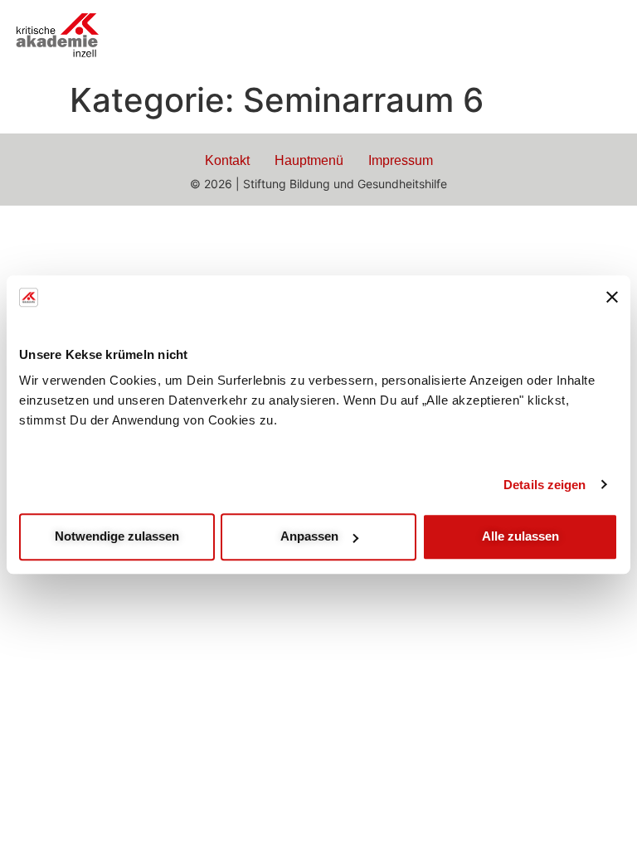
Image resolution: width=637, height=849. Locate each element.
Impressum (400, 160)
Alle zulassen (520, 536)
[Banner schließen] (612, 297)
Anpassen (309, 536)
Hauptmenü (309, 160)
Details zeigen (544, 485)
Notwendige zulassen (117, 536)
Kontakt (227, 160)
